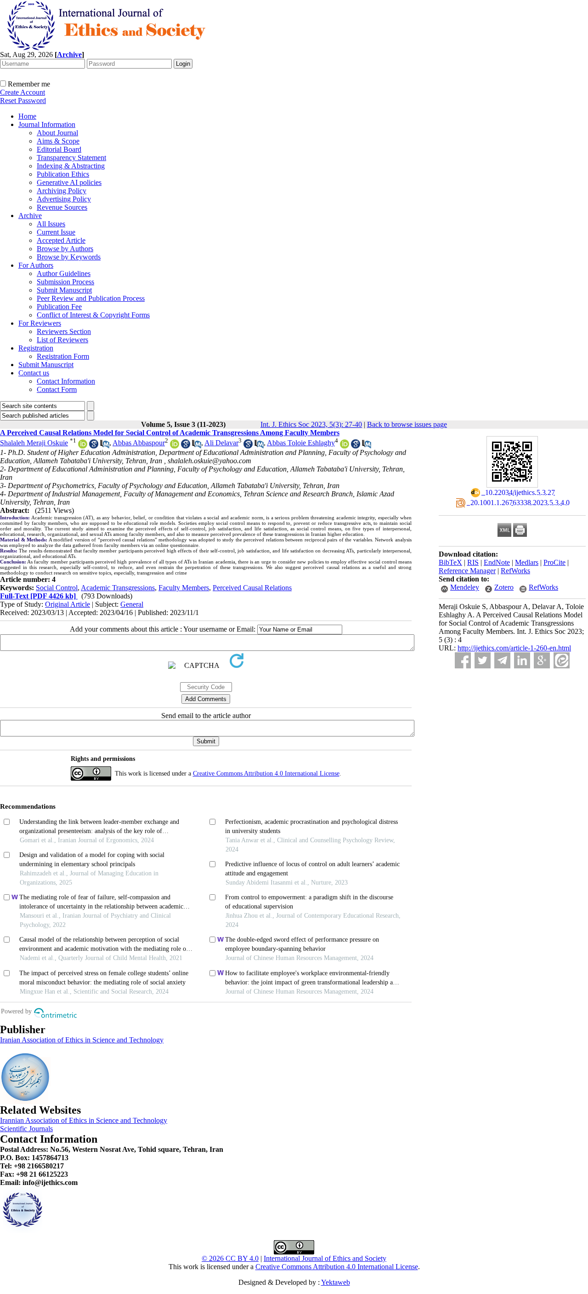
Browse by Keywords (69, 257)
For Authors (35, 265)
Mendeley (464, 587)
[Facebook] (463, 660)
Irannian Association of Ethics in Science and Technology (83, 1120)
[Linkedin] (522, 660)
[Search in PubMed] (104, 446)
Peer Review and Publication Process (91, 298)
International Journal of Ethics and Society (325, 1258)
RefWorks (515, 571)
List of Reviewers (62, 340)
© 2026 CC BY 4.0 (230, 1258)
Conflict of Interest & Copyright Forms (93, 315)
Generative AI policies (69, 182)
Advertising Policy (64, 199)
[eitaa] (562, 660)
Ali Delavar (221, 443)
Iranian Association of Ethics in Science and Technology (82, 1040)
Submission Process (65, 282)
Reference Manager (467, 571)
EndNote (497, 562)
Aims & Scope (58, 141)
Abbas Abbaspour (139, 443)
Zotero (504, 587)
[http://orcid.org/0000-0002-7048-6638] (82, 446)
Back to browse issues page (407, 424)
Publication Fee (59, 307)
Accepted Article (61, 240)
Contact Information (66, 381)
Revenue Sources (62, 207)
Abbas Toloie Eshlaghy (301, 443)
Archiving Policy (61, 191)
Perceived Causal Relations (252, 588)
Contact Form (57, 389)
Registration (35, 348)
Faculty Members (183, 588)
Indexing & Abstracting (71, 166)
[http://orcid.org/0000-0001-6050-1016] (344, 446)
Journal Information (46, 124)
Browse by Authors (65, 249)
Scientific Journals (26, 1129)
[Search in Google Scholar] (93, 446)
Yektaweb (335, 1282)
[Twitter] (483, 660)
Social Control (57, 588)
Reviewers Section (64, 331)
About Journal (57, 133)
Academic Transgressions (118, 588)
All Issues (51, 224)
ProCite (554, 562)
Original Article (67, 604)
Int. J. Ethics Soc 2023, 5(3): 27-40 (311, 424)
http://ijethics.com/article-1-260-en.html (514, 648)
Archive (30, 215)
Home (27, 116)
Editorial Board (59, 149)
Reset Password (23, 100)
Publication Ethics (63, 174)
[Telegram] (502, 660)
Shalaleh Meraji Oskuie (34, 443)
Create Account (22, 92)
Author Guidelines (63, 273)
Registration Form (63, 356)
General (131, 604)
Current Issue (56, 232)
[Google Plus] (542, 660)
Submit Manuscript (64, 290)
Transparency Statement (71, 157)
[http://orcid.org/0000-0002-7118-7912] (174, 446)
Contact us (33, 373)
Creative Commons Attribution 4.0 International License (266, 773)
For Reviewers (39, 323)
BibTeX (450, 562)
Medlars (526, 562)
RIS (473, 562)
